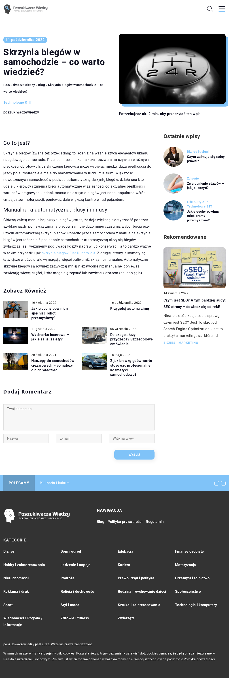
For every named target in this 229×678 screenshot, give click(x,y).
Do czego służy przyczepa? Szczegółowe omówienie (131, 339)
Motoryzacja (185, 565)
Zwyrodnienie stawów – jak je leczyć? (205, 186)
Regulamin (155, 522)
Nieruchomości (16, 578)
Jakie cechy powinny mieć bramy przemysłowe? (203, 216)
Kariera (124, 565)
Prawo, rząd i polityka (136, 578)
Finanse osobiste (189, 551)
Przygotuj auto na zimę (129, 308)
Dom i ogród (71, 551)
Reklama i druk (16, 591)
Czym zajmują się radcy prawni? (206, 159)
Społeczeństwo (188, 591)
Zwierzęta (126, 618)
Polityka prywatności (125, 522)
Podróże (68, 578)
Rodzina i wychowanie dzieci (142, 591)
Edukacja (125, 551)
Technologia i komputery (196, 605)
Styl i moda (70, 605)
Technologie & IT (17, 102)
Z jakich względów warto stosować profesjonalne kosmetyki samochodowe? (131, 368)
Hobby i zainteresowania (24, 565)
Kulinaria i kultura (55, 483)
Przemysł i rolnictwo (192, 578)
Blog (100, 522)
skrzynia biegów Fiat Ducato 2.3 (68, 253)
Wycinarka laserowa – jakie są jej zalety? (50, 337)
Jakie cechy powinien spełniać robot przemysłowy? (49, 313)
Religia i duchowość (77, 591)
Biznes (9, 551)
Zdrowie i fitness (75, 618)
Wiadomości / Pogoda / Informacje (22, 621)
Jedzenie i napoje (76, 565)
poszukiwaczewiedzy (21, 112)
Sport (8, 605)
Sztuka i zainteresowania (139, 605)
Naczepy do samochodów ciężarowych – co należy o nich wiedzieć (52, 365)
